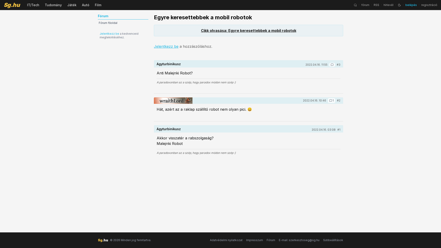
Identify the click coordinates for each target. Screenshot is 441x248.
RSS (376, 5)
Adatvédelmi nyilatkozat (226, 240)
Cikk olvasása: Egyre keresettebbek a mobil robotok (248, 30)
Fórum (271, 240)
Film (98, 5)
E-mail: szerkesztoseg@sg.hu (299, 240)
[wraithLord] (173, 100)
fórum (365, 5)
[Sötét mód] (399, 5)
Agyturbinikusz (169, 64)
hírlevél (388, 5)
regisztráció (429, 5)
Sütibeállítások (333, 240)
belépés (411, 5)
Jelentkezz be (109, 33)
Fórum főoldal (108, 23)
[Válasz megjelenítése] (332, 65)
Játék (71, 5)
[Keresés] (355, 5)
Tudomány (53, 5)
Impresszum (254, 240)
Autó (85, 5)
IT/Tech (33, 5)
